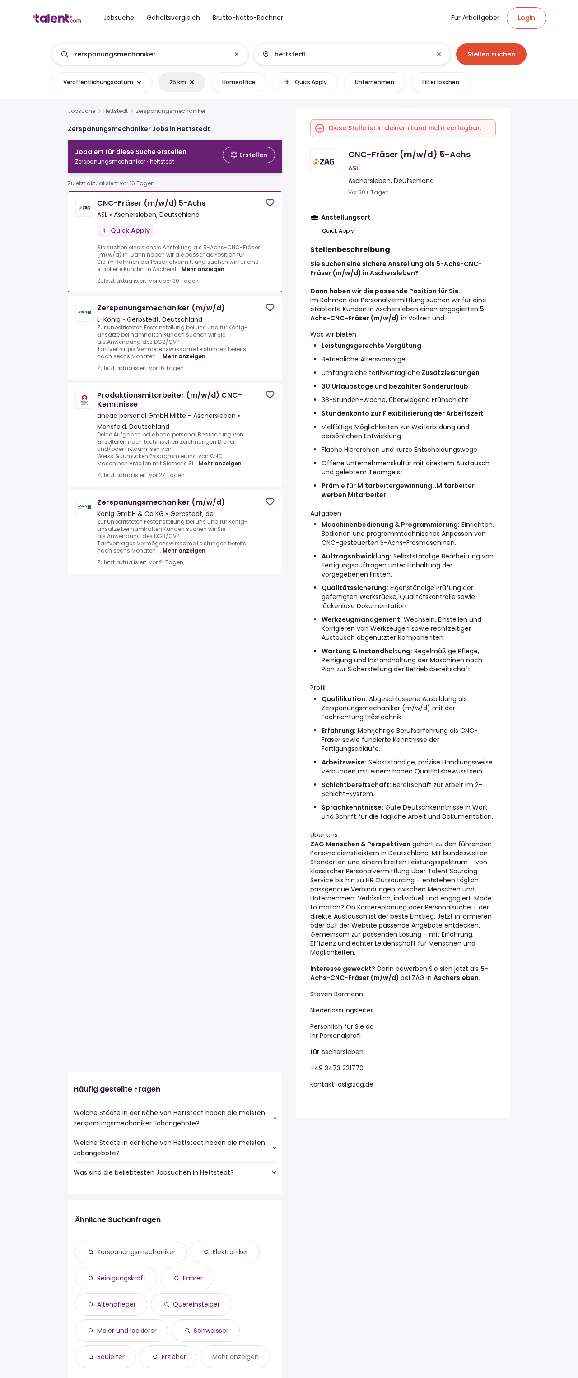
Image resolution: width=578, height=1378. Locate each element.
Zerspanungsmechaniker (136, 1251)
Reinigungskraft (121, 1278)
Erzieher (174, 1356)
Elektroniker (230, 1251)
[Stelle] (143, 54)
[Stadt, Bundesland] (344, 54)
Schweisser (211, 1330)
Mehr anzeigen (203, 269)
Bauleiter (111, 1356)
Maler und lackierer (127, 1330)
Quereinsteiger (196, 1304)
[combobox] (149, 54)
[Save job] (270, 202)
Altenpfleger (116, 1304)
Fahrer (193, 1278)
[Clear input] (237, 54)
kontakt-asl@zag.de (341, 1084)
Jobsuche (81, 111)
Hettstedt (115, 111)
